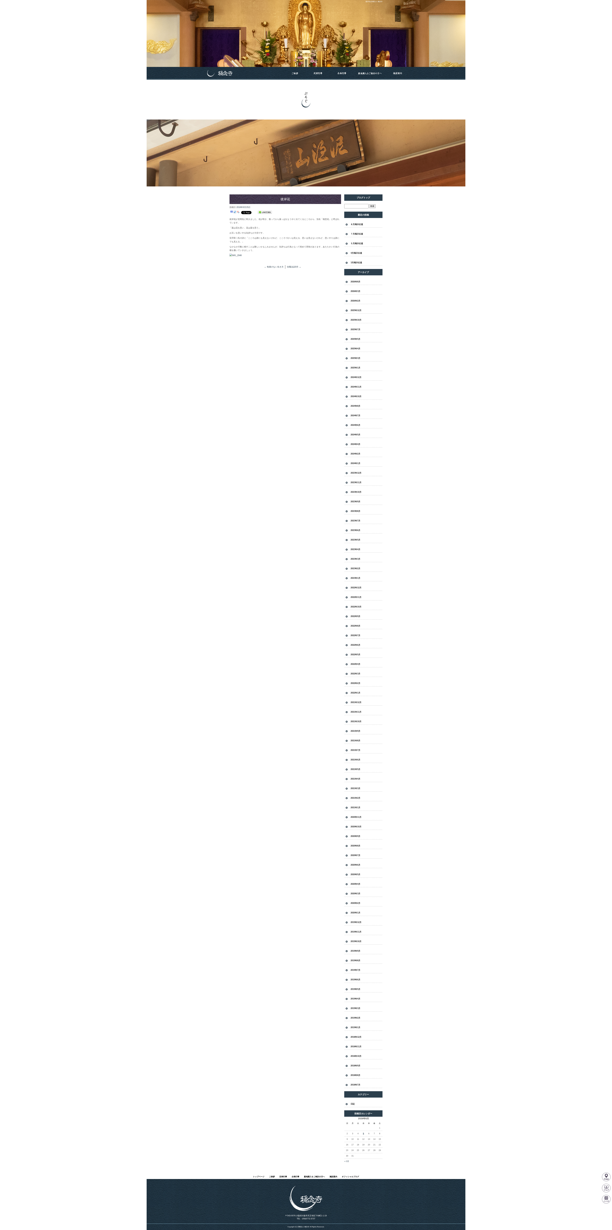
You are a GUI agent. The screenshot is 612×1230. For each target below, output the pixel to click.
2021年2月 (355, 798)
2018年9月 (355, 1065)
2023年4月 (355, 549)
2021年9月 (355, 731)
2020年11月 (356, 817)
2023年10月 (356, 492)
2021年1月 (355, 807)
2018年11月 (356, 1046)
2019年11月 (356, 932)
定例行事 (318, 73)
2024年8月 (355, 406)
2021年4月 (355, 779)
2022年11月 (356, 597)
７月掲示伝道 (357, 234)
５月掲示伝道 (357, 243)
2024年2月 (355, 454)
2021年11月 (356, 712)
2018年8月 (355, 1075)
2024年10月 (356, 396)
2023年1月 (355, 578)
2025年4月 (355, 348)
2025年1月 (355, 367)
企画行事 (342, 73)
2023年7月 (355, 520)
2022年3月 (355, 673)
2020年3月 (355, 893)
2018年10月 (356, 1056)
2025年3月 (355, 358)
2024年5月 (355, 434)
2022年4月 (355, 664)
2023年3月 (355, 559)
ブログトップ (363, 197)
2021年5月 (355, 769)
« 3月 (346, 1161)
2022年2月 (355, 683)
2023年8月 (355, 511)
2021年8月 (355, 740)
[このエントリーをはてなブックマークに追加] (231, 212)
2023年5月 (355, 540)
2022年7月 (355, 635)
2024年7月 (355, 415)
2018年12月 (356, 1037)
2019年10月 (356, 941)
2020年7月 (355, 855)
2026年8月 (355, 281)
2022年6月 (355, 645)
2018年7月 (355, 1085)
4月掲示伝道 (356, 253)
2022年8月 (355, 626)
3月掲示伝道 (356, 262)
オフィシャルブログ (350, 1177)
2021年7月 (355, 750)
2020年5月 (355, 874)
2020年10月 (356, 826)
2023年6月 (355, 530)
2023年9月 (355, 501)
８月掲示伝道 (357, 224)
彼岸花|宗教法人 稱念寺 (374, 1)
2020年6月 (355, 865)
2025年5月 (355, 339)
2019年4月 (355, 999)
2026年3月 (355, 291)
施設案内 (398, 73)
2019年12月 (356, 922)
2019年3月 (355, 1008)
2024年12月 (356, 377)
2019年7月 (355, 970)
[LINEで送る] (265, 212)
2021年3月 (355, 788)
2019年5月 (355, 989)
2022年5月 (355, 654)
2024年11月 (356, 387)
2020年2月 (355, 903)
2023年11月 (356, 482)
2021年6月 (355, 759)
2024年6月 (355, 425)
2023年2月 (355, 568)
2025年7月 (355, 329)
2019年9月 (355, 951)
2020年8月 (355, 846)
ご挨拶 (295, 73)
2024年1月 (355, 463)
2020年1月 (355, 912)
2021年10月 (356, 721)
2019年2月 (355, 1018)
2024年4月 (355, 444)
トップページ (243, 73)
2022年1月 (355, 693)
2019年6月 (355, 979)
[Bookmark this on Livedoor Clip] (235, 212)
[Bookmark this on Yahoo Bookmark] (238, 212)
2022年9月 (355, 616)
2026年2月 (355, 301)
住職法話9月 (294, 267)
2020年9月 (355, 836)
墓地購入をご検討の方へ (370, 73)
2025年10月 (356, 320)
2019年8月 (355, 960)
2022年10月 (356, 607)
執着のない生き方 (274, 267)
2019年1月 (355, 1027)
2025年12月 (356, 310)
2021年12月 (356, 702)
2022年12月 (356, 587)
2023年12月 (356, 473)
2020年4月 (355, 884)
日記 (353, 1104)
